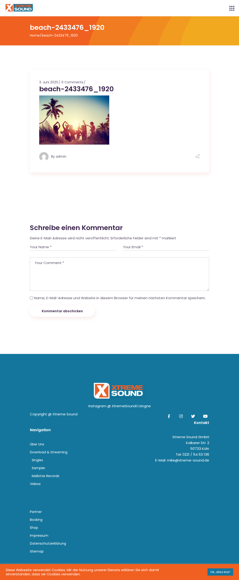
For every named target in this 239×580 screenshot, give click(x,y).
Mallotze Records (45, 476)
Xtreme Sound (65, 414)
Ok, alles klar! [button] (220, 572)
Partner (36, 511)
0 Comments (72, 82)
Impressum (39, 535)
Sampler (38, 468)
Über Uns (37, 444)
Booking (36, 519)
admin (61, 156)
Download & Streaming (48, 452)
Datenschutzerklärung (48, 543)
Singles (37, 460)
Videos (35, 484)
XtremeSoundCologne (131, 406)
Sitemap (37, 551)
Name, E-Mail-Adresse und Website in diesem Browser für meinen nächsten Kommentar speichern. (120, 297)
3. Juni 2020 (48, 82)
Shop (34, 527)
